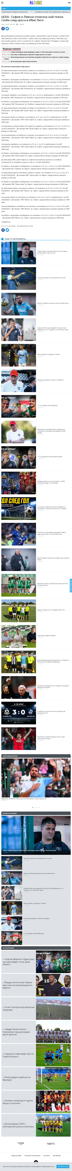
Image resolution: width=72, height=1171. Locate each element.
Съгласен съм (63, 1166)
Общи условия (16, 1156)
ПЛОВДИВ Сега (36, 1143)
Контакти (46, 1156)
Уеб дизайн (57, 1156)
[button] (2, 2)
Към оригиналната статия (25, 226)
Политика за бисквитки (32, 1156)
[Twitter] (7, 28)
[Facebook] (3, 28)
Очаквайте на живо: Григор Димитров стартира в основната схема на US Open (37, 12)
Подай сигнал (71, 586)
